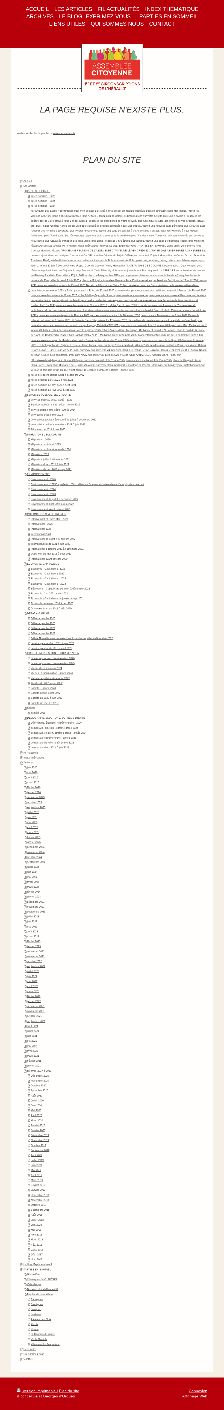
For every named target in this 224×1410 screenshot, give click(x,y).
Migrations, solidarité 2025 (46, 444)
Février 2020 (38, 1125)
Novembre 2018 (40, 1200)
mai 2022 (32, 981)
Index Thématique (33, 757)
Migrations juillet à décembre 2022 (50, 459)
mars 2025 (33, 832)
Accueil (27, 181)
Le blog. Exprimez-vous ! (37, 1264)
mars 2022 (33, 991)
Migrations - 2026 (41, 439)
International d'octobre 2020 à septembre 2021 (57, 548)
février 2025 (33, 837)
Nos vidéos (33, 1274)
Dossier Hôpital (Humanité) (42, 1289)
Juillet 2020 (37, 1100)
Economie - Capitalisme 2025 (47, 573)
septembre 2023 (36, 911)
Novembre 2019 (40, 1140)
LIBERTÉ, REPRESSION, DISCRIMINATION (53, 653)
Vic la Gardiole (39, 1339)
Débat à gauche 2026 (43, 618)
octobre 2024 (34, 857)
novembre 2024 (36, 852)
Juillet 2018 (37, 1220)
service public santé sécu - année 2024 (53, 409)
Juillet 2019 (37, 1160)
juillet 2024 (33, 867)
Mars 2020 (37, 1120)
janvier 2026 (34, 792)
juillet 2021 (33, 1031)
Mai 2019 (36, 1170)
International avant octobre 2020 (49, 559)
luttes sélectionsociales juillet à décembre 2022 (57, 375)
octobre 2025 (34, 802)
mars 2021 (33, 1055)
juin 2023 (32, 921)
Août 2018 (36, 1214)
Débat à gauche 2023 (43, 633)
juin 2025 (32, 817)
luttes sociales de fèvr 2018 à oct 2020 (53, 390)
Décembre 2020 (40, 1075)
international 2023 (41, 534)
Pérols (34, 1324)
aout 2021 (32, 1026)
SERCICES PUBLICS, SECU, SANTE (49, 394)
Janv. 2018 (37, 1249)
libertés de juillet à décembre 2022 (50, 678)
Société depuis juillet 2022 (45, 693)
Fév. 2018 (36, 1244)
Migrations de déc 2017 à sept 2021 (51, 469)
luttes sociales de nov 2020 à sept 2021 (53, 385)
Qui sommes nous (33, 1354)
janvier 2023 (34, 946)
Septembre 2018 (40, 1209)
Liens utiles (29, 1349)
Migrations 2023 (40, 454)
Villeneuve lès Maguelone (45, 1344)
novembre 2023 (36, 906)
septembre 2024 (36, 862)
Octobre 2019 (38, 1145)
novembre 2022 (36, 956)
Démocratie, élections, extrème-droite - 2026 (56, 722)
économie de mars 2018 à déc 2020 (51, 608)
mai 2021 (32, 1046)
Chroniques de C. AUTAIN (42, 1279)
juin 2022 (32, 976)
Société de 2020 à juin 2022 (46, 698)
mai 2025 (32, 822)
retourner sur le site (64, 133)
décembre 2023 (36, 901)
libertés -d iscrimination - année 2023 (52, 673)
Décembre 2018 (40, 1195)
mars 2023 (33, 936)
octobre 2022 (34, 961)
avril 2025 (32, 827)
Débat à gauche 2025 (43, 623)
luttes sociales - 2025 (43, 201)
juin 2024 (32, 871)
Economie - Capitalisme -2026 (48, 568)
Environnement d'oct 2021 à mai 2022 (52, 504)
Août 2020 (36, 1095)
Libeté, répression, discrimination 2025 (53, 663)
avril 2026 (32, 777)
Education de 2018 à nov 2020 (48, 429)
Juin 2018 (36, 1225)
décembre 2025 (36, 797)
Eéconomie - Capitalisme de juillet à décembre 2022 (60, 588)
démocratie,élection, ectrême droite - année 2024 (59, 732)
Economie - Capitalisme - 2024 (48, 578)
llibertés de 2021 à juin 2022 (47, 683)
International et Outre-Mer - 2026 (49, 519)
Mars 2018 (37, 1239)
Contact (28, 1359)
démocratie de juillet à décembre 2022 (52, 742)
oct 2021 (32, 1040)
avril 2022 (32, 986)
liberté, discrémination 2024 (46, 668)
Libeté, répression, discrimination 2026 (53, 658)
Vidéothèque (34, 1284)
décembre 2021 (36, 1006)
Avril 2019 (36, 1175)
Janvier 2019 (38, 1190)
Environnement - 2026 (43, 479)
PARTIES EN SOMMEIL (37, 1269)
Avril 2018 (36, 1234)
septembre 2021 (36, 1021)
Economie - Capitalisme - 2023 (48, 583)
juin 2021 (32, 1036)
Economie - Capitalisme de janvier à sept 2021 (57, 598)
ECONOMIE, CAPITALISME (43, 563)
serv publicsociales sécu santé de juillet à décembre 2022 (63, 419)
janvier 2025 (34, 842)
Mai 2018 (36, 1229)
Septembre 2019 (40, 1150)
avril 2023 (32, 931)
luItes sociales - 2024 (43, 206)
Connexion (198, 1391)
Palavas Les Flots (41, 1319)
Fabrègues (37, 1299)
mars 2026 (33, 782)
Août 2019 (36, 1155)
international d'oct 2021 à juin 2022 (50, 544)
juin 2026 (32, 767)
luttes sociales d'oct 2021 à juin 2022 (52, 379)
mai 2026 (32, 772)
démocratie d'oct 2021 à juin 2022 (50, 747)
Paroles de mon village (40, 1294)
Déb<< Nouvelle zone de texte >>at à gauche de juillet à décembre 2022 (72, 638)
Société (31, 708)
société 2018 (38, 713)
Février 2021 (34, 1060)
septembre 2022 (36, 966)
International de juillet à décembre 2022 (53, 539)
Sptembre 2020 (39, 1090)
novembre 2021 (36, 1011)
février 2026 (33, 787)
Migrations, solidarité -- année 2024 (51, 449)
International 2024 (41, 529)
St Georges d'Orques (43, 1334)
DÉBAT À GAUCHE (38, 613)
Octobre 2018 (38, 1205)
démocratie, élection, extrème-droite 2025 (54, 728)
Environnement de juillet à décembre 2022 (54, 499)
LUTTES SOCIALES (38, 191)
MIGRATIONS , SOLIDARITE (44, 434)
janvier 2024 (34, 896)
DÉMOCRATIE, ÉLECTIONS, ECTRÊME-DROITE (56, 717)
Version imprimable (39, 1391)
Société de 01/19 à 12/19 (45, 703)
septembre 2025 (36, 807)
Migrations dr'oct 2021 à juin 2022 (50, 464)
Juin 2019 (36, 1165)
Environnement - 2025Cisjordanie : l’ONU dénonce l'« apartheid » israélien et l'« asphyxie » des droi (87, 484)
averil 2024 (33, 882)
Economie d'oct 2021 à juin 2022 (49, 593)
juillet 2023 (33, 916)
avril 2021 (32, 1051)
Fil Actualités (30, 752)
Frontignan (37, 1304)
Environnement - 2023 (43, 494)
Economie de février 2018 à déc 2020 (52, 603)
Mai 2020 (36, 1110)
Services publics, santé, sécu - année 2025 (55, 404)
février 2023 (33, 941)
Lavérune (36, 1314)
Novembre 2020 (40, 1080)
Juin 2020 (36, 1105)
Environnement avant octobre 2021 (50, 509)
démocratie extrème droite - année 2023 (53, 737)
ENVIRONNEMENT (38, 474)
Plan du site (69, 1391)
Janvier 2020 (38, 1130)
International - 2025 (42, 524)
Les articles (30, 186)
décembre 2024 (36, 847)
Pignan (35, 1329)
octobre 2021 (34, 1016)
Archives (28, 762)
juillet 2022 (33, 971)
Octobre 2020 (38, 1085)
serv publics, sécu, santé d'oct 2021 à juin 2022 (58, 424)
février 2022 (33, 996)
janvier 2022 (34, 1001)
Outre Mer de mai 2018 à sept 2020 (51, 553)
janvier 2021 (34, 1065)
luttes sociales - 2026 (43, 196)
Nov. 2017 (36, 1259)
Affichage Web (194, 1396)
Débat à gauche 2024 (43, 628)
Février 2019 (38, 1185)
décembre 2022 (36, 951)
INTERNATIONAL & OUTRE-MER (46, 514)
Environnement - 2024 (43, 489)
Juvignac (36, 1309)
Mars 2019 (37, 1180)
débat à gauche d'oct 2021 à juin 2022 (52, 643)
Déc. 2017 (37, 1254)
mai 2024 (32, 877)
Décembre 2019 (40, 1135)
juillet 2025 (33, 812)
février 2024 (33, 891)
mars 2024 (33, 886)
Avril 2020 (36, 1115)
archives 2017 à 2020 (39, 1071)
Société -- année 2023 (43, 688)
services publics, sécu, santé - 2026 (51, 399)
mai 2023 (32, 926)
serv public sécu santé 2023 (47, 414)
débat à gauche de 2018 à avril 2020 (51, 648)
